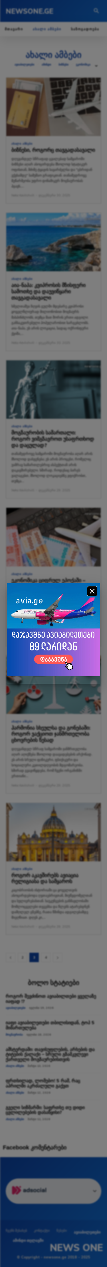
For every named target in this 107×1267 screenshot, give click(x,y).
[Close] (92, 591)
